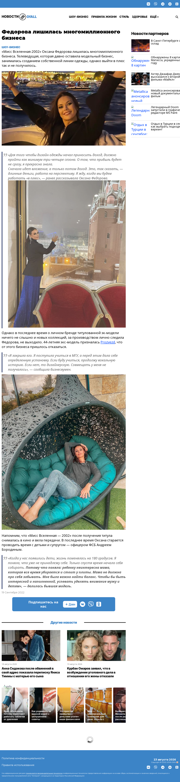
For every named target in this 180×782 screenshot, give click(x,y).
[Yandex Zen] (170, 3)
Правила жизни (104, 16)
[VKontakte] (148, 3)
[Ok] (177, 3)
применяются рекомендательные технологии (44, 773)
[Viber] (155, 3)
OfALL (19, 16)
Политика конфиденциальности (23, 758)
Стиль (124, 16)
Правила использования (18, 765)
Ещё (153, 16)
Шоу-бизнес (78, 16)
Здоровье (139, 16)
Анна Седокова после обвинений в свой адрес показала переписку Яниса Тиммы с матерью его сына (31, 672)
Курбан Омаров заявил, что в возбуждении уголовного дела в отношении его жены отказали (91, 672)
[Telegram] (162, 3)
